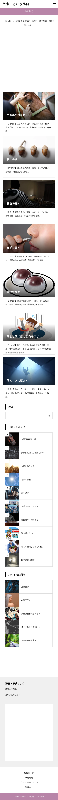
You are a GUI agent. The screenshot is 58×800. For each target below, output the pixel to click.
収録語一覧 (29, 773)
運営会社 (29, 787)
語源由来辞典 (11, 689)
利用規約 (29, 778)
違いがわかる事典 (13, 695)
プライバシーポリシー (29, 782)
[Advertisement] (29, 58)
